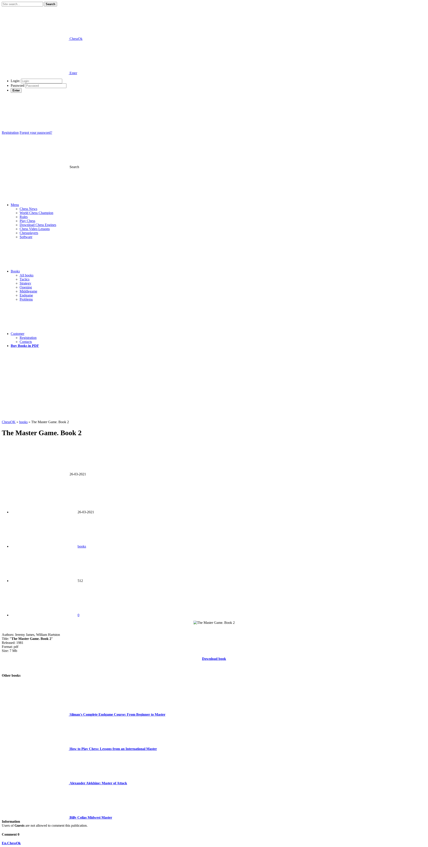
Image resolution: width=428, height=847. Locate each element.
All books (26, 275)
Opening (26, 287)
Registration (10, 132)
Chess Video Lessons (35, 229)
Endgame (26, 295)
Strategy (25, 283)
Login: (15, 81)
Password (17, 85)
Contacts (26, 342)
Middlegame (28, 291)
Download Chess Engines (38, 225)
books (82, 546)
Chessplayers (29, 233)
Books (15, 271)
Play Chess (27, 221)
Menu (15, 205)
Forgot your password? (36, 132)
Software (26, 237)
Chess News (28, 209)
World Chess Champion (36, 213)
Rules (24, 217)
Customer (17, 334)
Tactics (24, 279)
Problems (26, 299)
